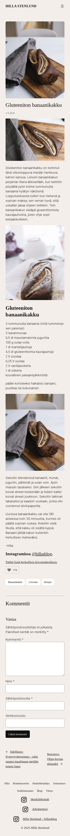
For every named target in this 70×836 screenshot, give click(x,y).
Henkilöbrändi (40, 799)
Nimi (10, 681)
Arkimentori (40, 809)
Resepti (48, 582)
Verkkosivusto (15, 715)
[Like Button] (9, 570)
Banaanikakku (15, 582)
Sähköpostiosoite (19, 698)
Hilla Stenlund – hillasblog (40, 819)
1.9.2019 (10, 113)
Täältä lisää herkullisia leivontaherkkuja (31, 562)
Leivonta (33, 582)
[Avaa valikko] (62, 6)
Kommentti (15, 639)
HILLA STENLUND (21, 6)
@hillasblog (42, 554)
